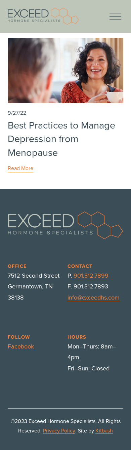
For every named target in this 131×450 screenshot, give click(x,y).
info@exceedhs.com (94, 297)
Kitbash (104, 430)
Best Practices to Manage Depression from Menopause (61, 138)
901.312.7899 (91, 275)
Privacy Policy (59, 430)
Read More (20, 168)
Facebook (21, 346)
